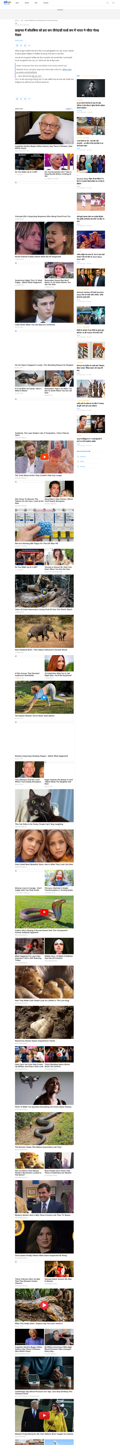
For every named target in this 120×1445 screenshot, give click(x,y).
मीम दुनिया (45, 3)
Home (17, 20)
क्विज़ (36, 3)
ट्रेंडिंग (17, 3)
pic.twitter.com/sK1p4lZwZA (26, 72)
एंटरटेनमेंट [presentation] (79, 251)
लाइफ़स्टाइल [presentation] (80, 100)
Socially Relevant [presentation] (83, 138)
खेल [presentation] (78, 213)
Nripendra (79, 110)
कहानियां (27, 3)
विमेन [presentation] (78, 175)
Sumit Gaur (19, 40)
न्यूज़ (22, 20)
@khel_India (67, 69)
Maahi (78, 148)
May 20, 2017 (37, 76)
